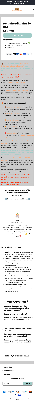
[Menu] (2, 9)
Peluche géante (10, 398)
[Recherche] (29, 9)
